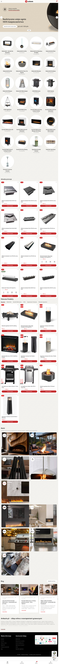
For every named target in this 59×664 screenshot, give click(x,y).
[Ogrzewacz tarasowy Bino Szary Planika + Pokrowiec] (48, 344)
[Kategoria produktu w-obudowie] (22, 124)
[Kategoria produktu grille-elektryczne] (36, 85)
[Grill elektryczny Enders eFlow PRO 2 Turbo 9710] (29, 374)
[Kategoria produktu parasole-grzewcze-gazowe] (7, 164)
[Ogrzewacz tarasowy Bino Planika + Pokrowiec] (48, 314)
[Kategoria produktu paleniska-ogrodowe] (50, 143)
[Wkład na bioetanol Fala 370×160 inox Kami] (48, 218)
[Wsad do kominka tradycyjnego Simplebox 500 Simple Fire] (29, 314)
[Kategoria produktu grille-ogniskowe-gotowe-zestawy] (7, 103)
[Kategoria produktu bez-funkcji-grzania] (36, 104)
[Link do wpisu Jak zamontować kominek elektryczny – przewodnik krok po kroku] (10, 589)
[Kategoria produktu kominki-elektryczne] (22, 103)
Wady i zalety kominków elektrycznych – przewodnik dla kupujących (48, 602)
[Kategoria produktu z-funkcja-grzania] (7, 144)
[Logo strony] (29, 1)
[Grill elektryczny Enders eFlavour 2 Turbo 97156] (10, 374)
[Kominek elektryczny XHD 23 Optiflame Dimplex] (10, 344)
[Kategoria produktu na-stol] (7, 65)
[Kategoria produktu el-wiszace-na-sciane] (36, 124)
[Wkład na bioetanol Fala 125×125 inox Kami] (10, 190)
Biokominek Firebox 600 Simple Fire (8, 287)
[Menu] (56, 651)
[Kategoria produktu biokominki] (7, 46)
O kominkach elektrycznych (7, 597)
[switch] (54, 659)
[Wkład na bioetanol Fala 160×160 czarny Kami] (48, 190)
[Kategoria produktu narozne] (36, 65)
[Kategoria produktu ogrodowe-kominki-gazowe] (36, 144)
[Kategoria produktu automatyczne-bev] (50, 45)
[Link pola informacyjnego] (15, 443)
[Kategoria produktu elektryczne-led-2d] (7, 123)
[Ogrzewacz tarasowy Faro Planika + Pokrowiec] (29, 344)
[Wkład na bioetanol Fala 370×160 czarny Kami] (29, 218)
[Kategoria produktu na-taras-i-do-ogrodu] (22, 66)
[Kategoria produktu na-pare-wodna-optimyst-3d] (22, 143)
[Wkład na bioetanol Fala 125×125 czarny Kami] (29, 190)
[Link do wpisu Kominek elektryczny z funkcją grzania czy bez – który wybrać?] (29, 589)
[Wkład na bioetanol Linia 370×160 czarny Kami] (10, 246)
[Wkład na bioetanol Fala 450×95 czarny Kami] (48, 277)
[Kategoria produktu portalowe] (50, 65)
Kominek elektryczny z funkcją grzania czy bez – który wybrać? (28, 602)
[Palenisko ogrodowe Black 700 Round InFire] (48, 374)
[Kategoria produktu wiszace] (7, 85)
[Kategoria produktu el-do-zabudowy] (50, 104)
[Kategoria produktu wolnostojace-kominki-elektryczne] (50, 124)
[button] (1, 17)
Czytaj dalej (4, 611)
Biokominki (18, 639)
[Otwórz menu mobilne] (1, 1)
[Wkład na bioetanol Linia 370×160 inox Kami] (29, 246)
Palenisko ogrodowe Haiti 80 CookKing (9, 325)
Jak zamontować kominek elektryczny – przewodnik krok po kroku (9, 602)
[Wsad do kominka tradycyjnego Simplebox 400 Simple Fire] (48, 246)
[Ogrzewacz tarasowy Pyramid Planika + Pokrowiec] (10, 405)
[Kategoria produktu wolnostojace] (22, 85)
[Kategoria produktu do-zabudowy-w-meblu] (36, 46)
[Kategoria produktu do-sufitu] (22, 45)
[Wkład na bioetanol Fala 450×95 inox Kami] (29, 277)
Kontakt (2, 639)
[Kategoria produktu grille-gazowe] (50, 85)
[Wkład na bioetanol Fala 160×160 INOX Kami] (10, 218)
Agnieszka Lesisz (7, 593)
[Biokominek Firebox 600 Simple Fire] (10, 277)
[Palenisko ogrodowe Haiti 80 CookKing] (10, 314)
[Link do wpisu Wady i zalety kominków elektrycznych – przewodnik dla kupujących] (48, 589)
